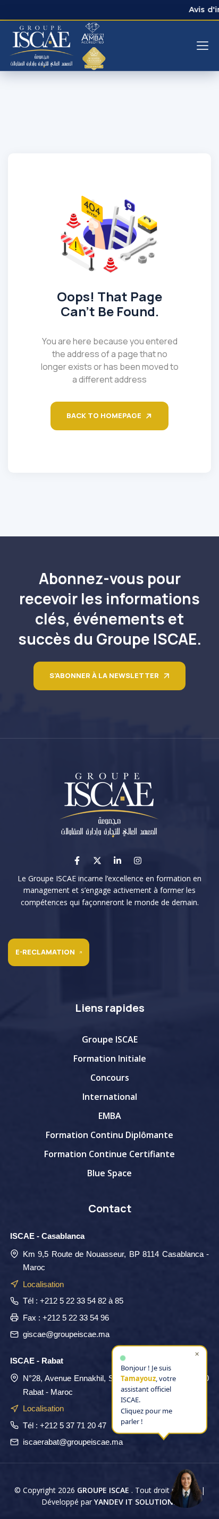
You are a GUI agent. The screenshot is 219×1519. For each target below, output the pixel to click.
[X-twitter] (97, 860)
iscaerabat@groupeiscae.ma (73, 1441)
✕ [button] (197, 1354)
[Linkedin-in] (117, 860)
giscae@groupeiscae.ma (66, 1334)
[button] (186, 1486)
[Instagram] (137, 860)
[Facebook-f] (77, 860)
